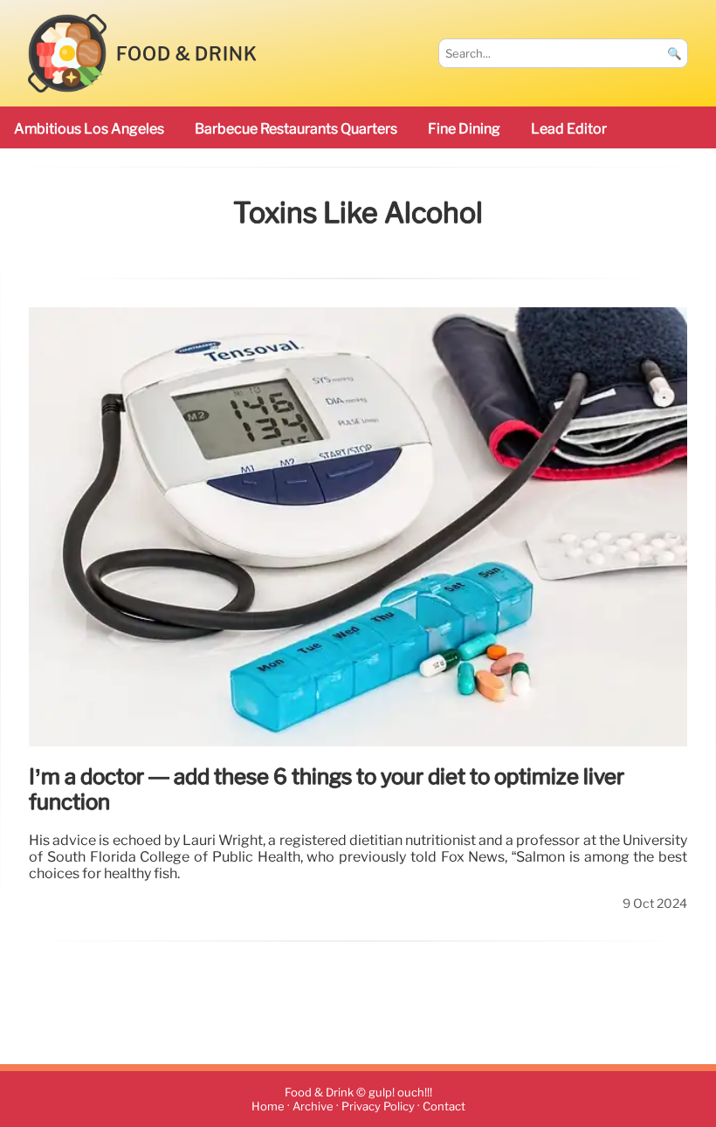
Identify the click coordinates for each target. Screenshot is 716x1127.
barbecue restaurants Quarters (296, 128)
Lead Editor (569, 128)
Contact (444, 1106)
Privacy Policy (378, 1106)
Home (268, 1106)
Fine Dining (464, 128)
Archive (313, 1106)
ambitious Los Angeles (89, 128)
